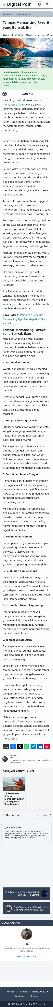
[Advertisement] (10, 972)
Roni (26, 943)
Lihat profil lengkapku (26, 956)
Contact (23, 991)
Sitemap (34, 996)
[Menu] (5, 4)
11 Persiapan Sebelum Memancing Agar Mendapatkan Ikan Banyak (24, 319)
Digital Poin (19, 4)
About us (11, 991)
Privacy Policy (38, 991)
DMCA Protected (37, 1004)
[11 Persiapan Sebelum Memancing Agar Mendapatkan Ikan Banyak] (14, 784)
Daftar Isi (27, 93)
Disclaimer (20, 996)
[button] (44, 815)
